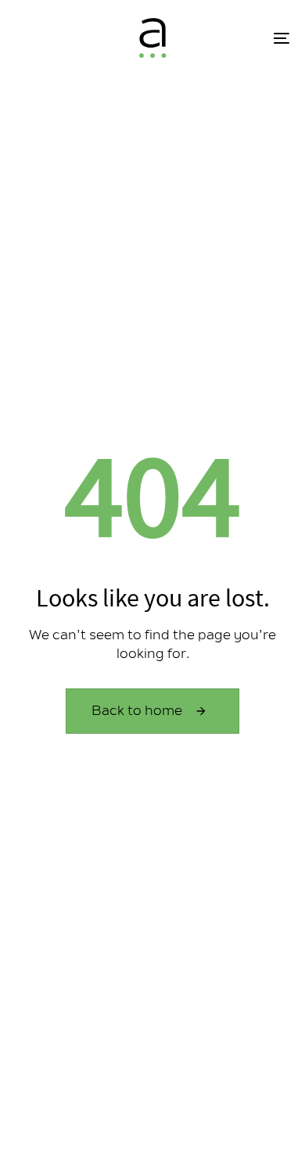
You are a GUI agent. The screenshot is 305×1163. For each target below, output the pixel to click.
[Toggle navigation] (243, 38)
